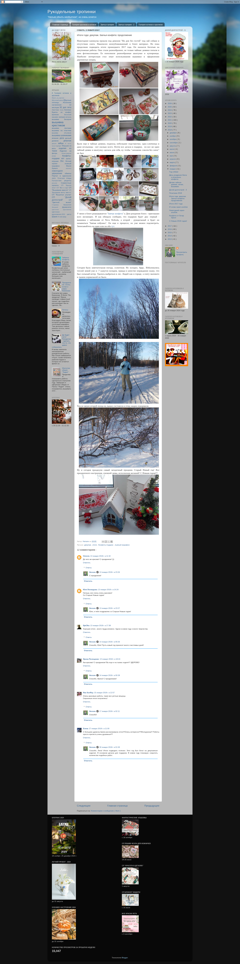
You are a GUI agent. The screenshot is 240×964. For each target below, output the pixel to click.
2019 (170, 126)
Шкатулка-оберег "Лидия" (66, 370)
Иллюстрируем (66, 153)
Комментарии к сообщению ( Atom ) (106, 811)
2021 (170, 120)
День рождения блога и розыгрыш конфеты (178, 177)
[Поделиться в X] (109, 541)
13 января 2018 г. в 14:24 (108, 590)
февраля (174, 166)
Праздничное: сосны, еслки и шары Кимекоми (66, 287)
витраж (62, 117)
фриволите (66, 207)
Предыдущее (151, 805)
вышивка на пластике (61, 130)
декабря (173, 133)
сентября (174, 143)
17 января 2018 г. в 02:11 (109, 711)
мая (172, 156)
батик (62, 110)
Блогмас (67, 110)
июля (172, 149)
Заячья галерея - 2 (126, 25)
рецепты (67, 181)
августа (173, 146)
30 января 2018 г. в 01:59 (109, 747)
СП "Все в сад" (62, 188)
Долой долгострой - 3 (178, 190)
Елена (85, 729)
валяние (55, 115)
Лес (62, 161)
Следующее (83, 805)
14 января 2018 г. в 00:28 (109, 675)
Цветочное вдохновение (61, 209)
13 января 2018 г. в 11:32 (100, 556)
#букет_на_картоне (58, 98)
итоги (94, 545)
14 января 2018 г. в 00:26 (109, 642)
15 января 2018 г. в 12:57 (104, 693)
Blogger (125, 958)
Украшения (67, 205)
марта (172, 162)
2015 (170, 232)
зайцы (61, 143)
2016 (170, 229)
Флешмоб (55, 207)
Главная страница (60, 25)
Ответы (89, 568)
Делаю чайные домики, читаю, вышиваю (176, 184)
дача (62, 138)
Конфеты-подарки (106, 545)
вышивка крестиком (58, 124)
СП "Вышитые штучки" (61, 195)
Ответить (86, 563)
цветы (69, 214)
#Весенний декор (57, 100)
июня (172, 152)
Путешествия (57, 181)
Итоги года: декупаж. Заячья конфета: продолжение (177, 198)
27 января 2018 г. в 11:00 (99, 729)
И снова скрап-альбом (178, 207)
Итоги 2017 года (175, 204)
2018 (170, 130)
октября (173, 139)
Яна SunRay (88, 693)
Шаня (54, 216)
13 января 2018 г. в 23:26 (109, 572)
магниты (68, 168)
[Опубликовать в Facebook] (111, 541)
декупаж (88, 545)
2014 (170, 236)
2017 (170, 226)
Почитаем (61, 178)
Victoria (86, 556)
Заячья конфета (115, 213)
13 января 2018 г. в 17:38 (100, 625)
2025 (170, 107)
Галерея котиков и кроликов (151, 25)
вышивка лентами (61, 128)
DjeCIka (86, 625)
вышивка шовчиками (61, 135)
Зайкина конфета (65, 259)
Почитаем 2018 (175, 193)
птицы (68, 178)
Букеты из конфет (61, 112)
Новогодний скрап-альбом (177, 211)
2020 (170, 123)
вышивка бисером (61, 119)
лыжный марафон (122, 545)
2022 (170, 117)
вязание (55, 138)
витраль (68, 117)
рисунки (54, 183)
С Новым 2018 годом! (178, 221)
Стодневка (55, 205)
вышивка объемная (61, 133)
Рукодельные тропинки (72, 11)
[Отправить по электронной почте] (103, 541)
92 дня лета (65, 107)
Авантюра (55, 110)
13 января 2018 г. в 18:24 (110, 659)
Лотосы (65, 310)
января (173, 169)
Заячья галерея (107, 25)
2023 (170, 113)
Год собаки (173, 172)
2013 (170, 239)
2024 (170, 110)
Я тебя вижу (62, 217)
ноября (173, 136)
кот (62, 158)
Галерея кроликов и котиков (84, 25)
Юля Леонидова (90, 590)
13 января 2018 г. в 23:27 (109, 608)
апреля (173, 159)
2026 (170, 103)
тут (112, 226)
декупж (54, 143)
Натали (92, 572)
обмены (68, 173)
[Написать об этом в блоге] (106, 541)
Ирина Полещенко (91, 659)
